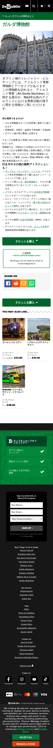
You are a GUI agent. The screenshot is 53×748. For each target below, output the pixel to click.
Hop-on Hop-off (26, 550)
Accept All (26, 737)
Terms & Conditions (26, 613)
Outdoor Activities (26, 573)
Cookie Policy (26, 624)
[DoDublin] (11, 2)
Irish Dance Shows (26, 562)
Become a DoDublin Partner (26, 657)
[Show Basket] (41, 6)
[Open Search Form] (34, 6)
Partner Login (25, 666)
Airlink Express (26, 591)
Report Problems (26, 654)
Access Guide (26, 632)
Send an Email (26, 642)
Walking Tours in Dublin (26, 577)
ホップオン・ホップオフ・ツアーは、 (23, 171)
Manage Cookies (25, 744)
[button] (49, 5)
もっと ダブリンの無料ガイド (19, 16)
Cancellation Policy (26, 617)
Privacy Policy (26, 621)
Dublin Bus (26, 599)
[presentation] (13, 340)
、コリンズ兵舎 (39, 227)
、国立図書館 (28, 182)
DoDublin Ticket (26, 595)
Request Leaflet (26, 650)
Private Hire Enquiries (26, 646)
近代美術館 (27, 220)
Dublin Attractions (26, 569)
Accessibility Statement (26, 628)
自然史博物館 (43, 192)
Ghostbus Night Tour (26, 554)
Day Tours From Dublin (26, 558)
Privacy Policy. (28, 536)
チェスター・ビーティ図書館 (32, 213)
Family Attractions (26, 581)
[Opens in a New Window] (16, 287)
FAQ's (26, 609)
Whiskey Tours (26, 566)
